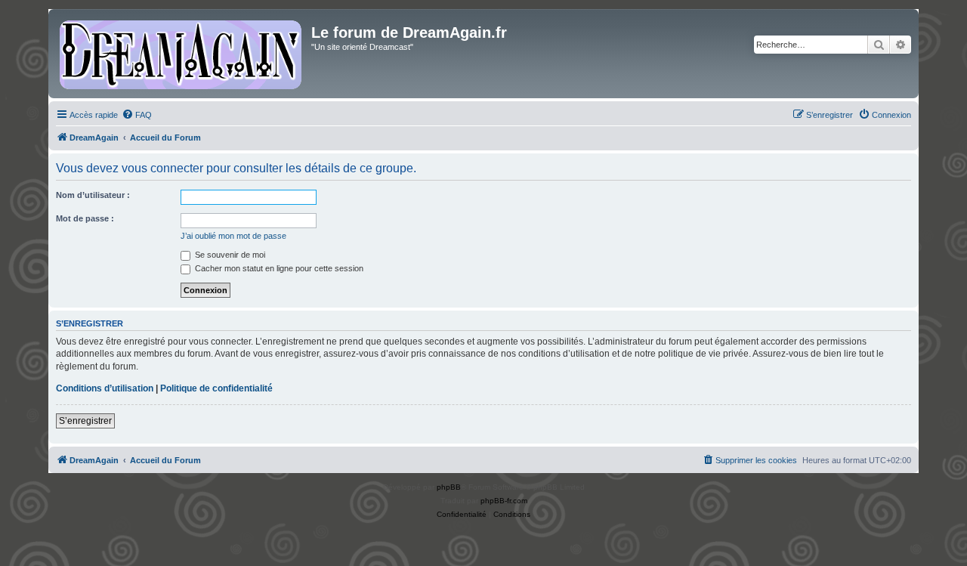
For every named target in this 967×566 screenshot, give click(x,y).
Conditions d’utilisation (104, 388)
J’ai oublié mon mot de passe (233, 235)
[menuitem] (137, 115)
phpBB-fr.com (503, 500)
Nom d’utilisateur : (93, 194)
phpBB (449, 487)
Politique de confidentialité (216, 388)
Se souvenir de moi (229, 254)
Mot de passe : (85, 218)
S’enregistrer (85, 421)
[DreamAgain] (181, 53)
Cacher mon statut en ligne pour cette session (278, 268)
